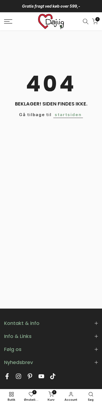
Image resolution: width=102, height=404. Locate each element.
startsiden (68, 114)
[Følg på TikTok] (53, 378)
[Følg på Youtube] (41, 378)
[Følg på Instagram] (18, 378)
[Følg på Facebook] (7, 378)
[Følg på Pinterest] (30, 378)
